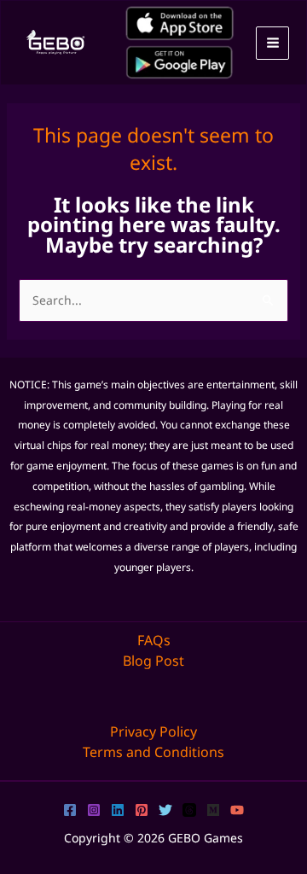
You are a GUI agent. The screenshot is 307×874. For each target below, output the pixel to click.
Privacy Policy (153, 731)
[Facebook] (70, 810)
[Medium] (213, 810)
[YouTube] (237, 810)
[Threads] (189, 810)
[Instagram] (94, 810)
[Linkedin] (118, 810)
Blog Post (153, 660)
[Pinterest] (141, 810)
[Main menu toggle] (272, 43)
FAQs (154, 640)
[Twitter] (165, 810)
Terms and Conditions (153, 752)
